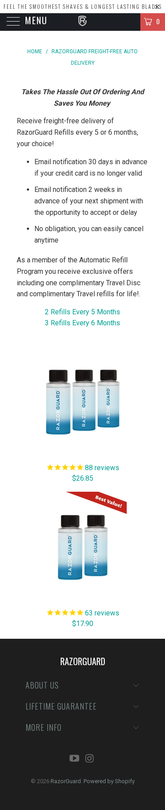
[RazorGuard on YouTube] (74, 759)
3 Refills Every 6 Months (82, 323)
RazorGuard (66, 781)
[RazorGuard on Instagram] (89, 759)
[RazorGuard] (82, 22)
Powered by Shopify (109, 781)
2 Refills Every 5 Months (82, 312)
